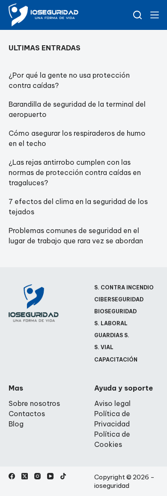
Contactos (27, 413)
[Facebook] (12, 476)
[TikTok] (63, 476)
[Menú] (154, 15)
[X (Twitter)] (24, 476)
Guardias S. (111, 335)
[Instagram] (37, 476)
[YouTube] (50, 476)
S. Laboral (111, 323)
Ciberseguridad (118, 299)
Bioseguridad (115, 311)
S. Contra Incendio (124, 287)
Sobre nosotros (34, 403)
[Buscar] (137, 15)
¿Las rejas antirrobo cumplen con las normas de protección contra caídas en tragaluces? (75, 172)
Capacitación (115, 359)
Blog (16, 424)
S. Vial (103, 347)
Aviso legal (112, 403)
